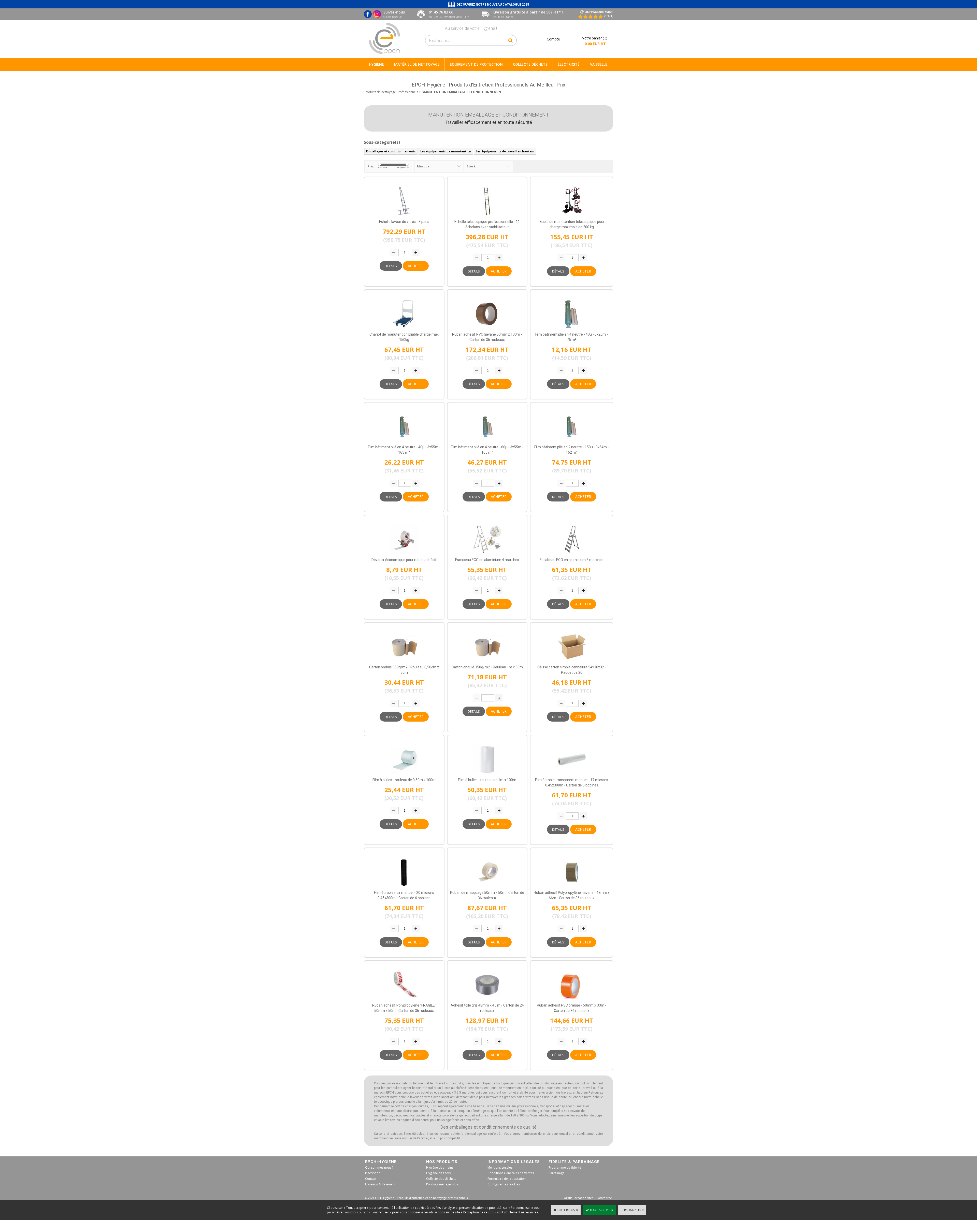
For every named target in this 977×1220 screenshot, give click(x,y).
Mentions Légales (499, 1167)
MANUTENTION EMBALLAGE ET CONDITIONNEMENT (462, 92)
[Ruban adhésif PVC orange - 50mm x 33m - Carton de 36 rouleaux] (571, 1000)
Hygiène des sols (438, 1173)
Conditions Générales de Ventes (510, 1173)
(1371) (608, 16)
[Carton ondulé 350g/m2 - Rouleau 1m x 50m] (487, 662)
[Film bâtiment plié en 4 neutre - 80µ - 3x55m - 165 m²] (487, 442)
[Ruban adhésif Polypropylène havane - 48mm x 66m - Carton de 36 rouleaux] (571, 887)
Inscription (372, 1173)
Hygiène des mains (439, 1167)
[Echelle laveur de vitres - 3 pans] (404, 216)
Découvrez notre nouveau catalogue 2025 (493, 4)
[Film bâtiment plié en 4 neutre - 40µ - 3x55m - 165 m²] (404, 442)
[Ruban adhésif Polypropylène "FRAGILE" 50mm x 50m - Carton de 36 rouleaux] (404, 1000)
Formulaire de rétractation (506, 1178)
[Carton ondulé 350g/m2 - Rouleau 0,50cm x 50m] (404, 662)
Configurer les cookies (503, 1184)
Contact (370, 1178)
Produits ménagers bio (442, 1184)
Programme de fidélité (565, 1167)
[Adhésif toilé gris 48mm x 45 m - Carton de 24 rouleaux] (487, 1000)
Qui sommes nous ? (379, 1167)
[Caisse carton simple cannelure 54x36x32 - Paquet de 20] (571, 662)
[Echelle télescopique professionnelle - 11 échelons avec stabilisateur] (487, 216)
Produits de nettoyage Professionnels (391, 92)
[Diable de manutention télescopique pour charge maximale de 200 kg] (571, 216)
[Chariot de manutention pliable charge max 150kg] (404, 329)
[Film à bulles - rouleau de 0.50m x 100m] (404, 775)
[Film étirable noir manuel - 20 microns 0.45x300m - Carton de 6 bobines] (404, 887)
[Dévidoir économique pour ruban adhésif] (404, 555)
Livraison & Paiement (380, 1184)
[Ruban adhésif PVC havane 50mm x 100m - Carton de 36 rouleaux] (487, 329)
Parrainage (556, 1173)
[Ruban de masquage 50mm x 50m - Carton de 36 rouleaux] (487, 887)
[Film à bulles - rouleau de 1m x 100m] (487, 775)
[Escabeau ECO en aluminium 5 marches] (571, 555)
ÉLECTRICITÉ (569, 64)
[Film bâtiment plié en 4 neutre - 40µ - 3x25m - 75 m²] (571, 329)
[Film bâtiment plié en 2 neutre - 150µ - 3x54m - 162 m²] (571, 442)
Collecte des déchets (441, 1178)
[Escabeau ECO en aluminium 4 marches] (487, 555)
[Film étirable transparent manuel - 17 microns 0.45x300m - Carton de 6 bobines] (571, 775)
